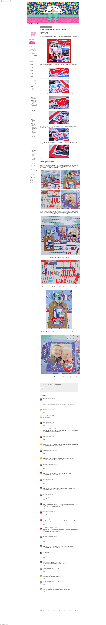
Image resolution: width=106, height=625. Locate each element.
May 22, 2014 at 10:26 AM (51, 428)
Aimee (50, 165)
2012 (31, 180)
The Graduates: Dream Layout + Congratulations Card (34, 144)
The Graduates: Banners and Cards (33, 132)
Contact (36, 23)
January (32, 177)
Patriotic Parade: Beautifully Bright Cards (34, 95)
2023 (31, 64)
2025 (31, 61)
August (32, 85)
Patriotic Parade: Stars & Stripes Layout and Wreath (33, 121)
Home (29, 23)
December (32, 79)
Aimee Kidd (44, 390)
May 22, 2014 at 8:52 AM (51, 415)
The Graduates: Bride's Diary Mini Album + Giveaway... (34, 129)
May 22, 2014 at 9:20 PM (52, 456)
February (32, 175)
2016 (31, 74)
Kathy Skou (45, 415)
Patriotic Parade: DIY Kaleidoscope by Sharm (34, 105)
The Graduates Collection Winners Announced (33, 109)
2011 (31, 182)
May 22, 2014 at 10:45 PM (52, 536)
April (31, 172)
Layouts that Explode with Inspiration (51, 390)
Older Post (76, 610)
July (31, 86)
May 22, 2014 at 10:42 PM (52, 503)
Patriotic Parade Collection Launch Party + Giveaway (34, 125)
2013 (31, 179)
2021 (31, 67)
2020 (31, 68)
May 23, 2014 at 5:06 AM (49, 552)
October (32, 82)
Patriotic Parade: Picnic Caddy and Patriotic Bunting (34, 117)
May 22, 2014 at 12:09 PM (50, 436)
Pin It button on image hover (4, 624)
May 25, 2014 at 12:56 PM (55, 581)
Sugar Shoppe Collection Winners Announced (33, 162)
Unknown (44, 442)
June (31, 88)
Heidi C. (44, 436)
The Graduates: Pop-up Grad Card (34, 151)
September (32, 83)
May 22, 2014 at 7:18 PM (53, 450)
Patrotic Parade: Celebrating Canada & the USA (33, 102)
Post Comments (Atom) (48, 612)
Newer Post (42, 610)
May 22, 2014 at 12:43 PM (50, 442)
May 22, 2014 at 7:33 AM (50, 409)
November (32, 80)
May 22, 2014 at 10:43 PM (52, 511)
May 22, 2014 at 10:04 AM (50, 422)
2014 (31, 77)
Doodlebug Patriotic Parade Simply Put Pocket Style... (34, 92)
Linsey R (44, 409)
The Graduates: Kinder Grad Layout (33, 148)
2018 (31, 71)
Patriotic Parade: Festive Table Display (33, 98)
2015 (31, 76)
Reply (44, 405)
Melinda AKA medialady (47, 568)
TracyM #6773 (45, 398)
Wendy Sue (51, 36)
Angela (44, 422)
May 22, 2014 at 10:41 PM (52, 494)
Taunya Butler (45, 456)
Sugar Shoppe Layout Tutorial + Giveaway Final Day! (34, 166)
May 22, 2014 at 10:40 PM (52, 479)
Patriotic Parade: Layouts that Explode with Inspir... (33, 113)
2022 (31, 65)
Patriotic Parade (75, 36)
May (31, 89)
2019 (31, 70)
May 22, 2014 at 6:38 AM (52, 398)
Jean (43, 552)
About (32, 23)
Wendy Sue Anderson (64, 390)
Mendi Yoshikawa (46, 450)
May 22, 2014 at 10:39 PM (52, 464)
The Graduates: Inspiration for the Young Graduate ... (34, 140)
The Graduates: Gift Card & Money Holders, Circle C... (34, 136)
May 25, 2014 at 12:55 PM (55, 568)
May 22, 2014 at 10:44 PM (52, 527)
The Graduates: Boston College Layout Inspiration (34, 154)
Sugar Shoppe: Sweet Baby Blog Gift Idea (34, 170)
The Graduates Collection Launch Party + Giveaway (34, 158)
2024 (31, 62)
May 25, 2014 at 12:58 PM (55, 588)
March (32, 174)
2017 (31, 73)
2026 (31, 59)
